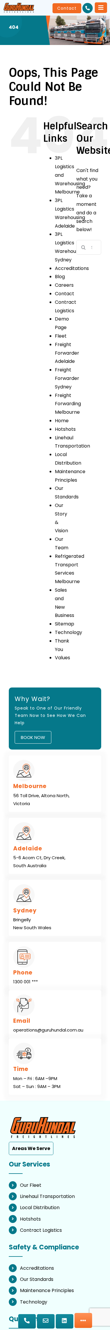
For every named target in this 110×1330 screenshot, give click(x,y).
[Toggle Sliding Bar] (101, 7)
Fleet (61, 336)
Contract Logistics (41, 1230)
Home (62, 420)
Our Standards (36, 1279)
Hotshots (65, 429)
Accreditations (72, 268)
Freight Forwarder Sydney (67, 378)
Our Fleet (30, 1185)
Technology (68, 632)
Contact (67, 8)
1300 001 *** (25, 982)
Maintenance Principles (47, 1290)
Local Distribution (40, 1207)
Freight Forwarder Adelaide (67, 353)
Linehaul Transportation (47, 1196)
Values (62, 657)
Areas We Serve (31, 1148)
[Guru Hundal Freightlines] (43, 1117)
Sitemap (64, 623)
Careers (64, 285)
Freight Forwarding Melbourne (68, 404)
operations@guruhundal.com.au (48, 1030)
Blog (60, 276)
